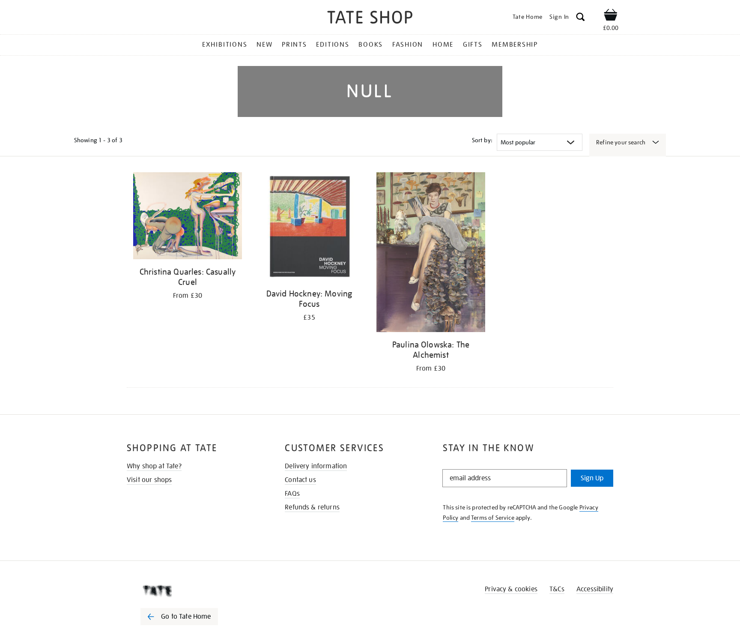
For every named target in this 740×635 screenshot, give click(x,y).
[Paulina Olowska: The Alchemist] (430, 253)
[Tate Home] (194, 591)
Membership (515, 44)
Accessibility (594, 589)
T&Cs (556, 589)
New (264, 44)
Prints (294, 44)
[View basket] (610, 16)
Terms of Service (492, 517)
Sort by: (482, 140)
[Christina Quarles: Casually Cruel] (187, 217)
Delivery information (316, 466)
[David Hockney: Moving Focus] (309, 228)
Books (370, 44)
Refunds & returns (312, 507)
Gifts (473, 44)
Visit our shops (149, 480)
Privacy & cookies (511, 589)
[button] (580, 18)
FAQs (292, 493)
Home (443, 44)
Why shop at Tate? (154, 466)
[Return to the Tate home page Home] (370, 19)
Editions (332, 44)
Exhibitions (224, 44)
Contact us (300, 480)
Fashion (407, 44)
